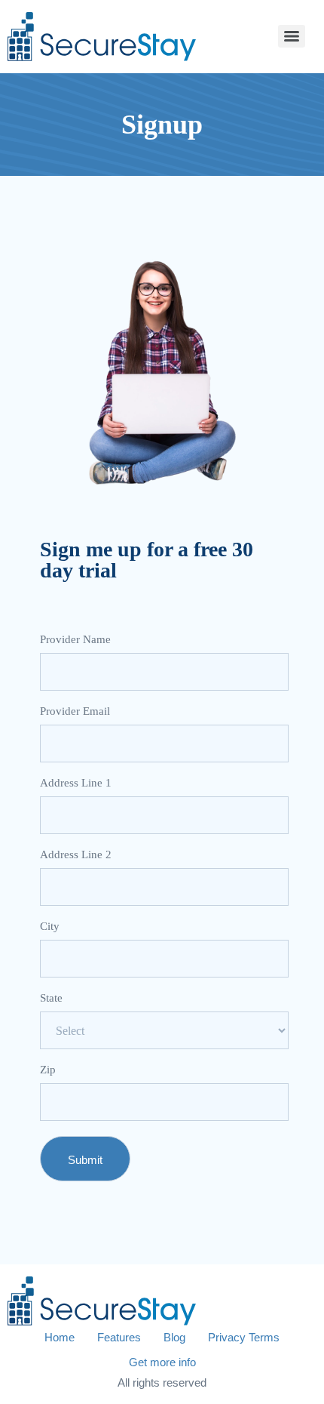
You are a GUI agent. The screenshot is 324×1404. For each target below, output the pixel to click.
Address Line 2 (76, 855)
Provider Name (75, 639)
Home (59, 1337)
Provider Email (75, 711)
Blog (174, 1337)
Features (119, 1337)
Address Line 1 (76, 783)
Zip (48, 1070)
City (50, 926)
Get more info (162, 1362)
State (51, 998)
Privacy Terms (244, 1337)
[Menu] (291, 36)
